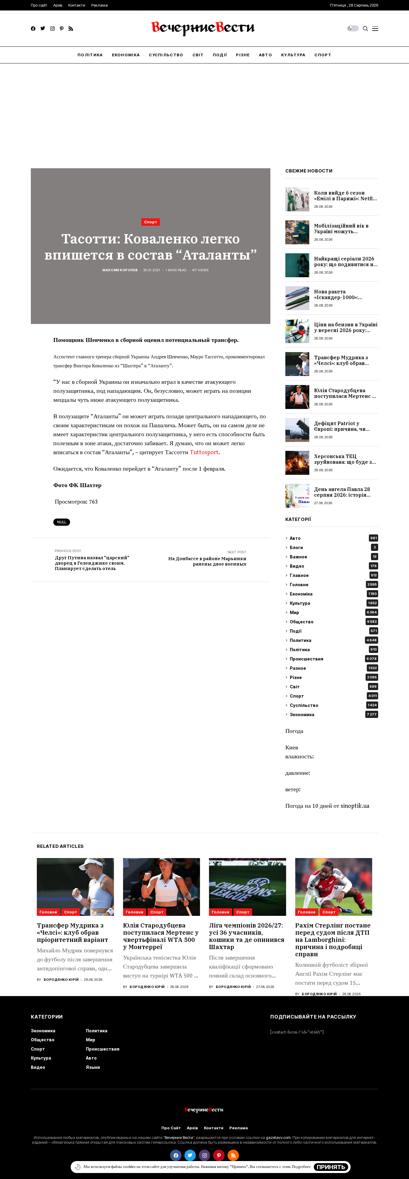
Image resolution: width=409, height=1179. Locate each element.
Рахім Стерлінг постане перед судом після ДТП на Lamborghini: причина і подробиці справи (333, 939)
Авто (333, 538)
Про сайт (171, 1128)
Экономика (333, 714)
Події (333, 631)
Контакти (213, 1128)
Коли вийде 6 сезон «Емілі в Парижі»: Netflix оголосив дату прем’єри (346, 198)
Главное (333, 575)
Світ (333, 686)
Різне (333, 677)
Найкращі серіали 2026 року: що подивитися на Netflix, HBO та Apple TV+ (345, 267)
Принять (331, 1167)
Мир (333, 612)
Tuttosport (204, 452)
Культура (333, 603)
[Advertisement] (204, 108)
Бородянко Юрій (61, 980)
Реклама (238, 1128)
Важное (333, 556)
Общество (333, 621)
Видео (333, 566)
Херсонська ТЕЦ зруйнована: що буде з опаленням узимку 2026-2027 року (346, 465)
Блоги (333, 547)
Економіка (333, 593)
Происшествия (333, 658)
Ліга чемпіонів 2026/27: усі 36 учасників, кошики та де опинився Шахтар (246, 936)
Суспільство (333, 705)
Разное (333, 668)
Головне (333, 584)
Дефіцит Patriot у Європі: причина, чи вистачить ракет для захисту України (340, 432)
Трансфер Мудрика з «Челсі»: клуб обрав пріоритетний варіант (342, 363)
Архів (192, 1128)
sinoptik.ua (355, 806)
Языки (93, 1067)
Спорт (150, 221)
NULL (61, 522)
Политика (333, 640)
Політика (333, 649)
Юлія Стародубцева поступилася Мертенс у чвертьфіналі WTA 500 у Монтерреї (345, 399)
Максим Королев (120, 270)
